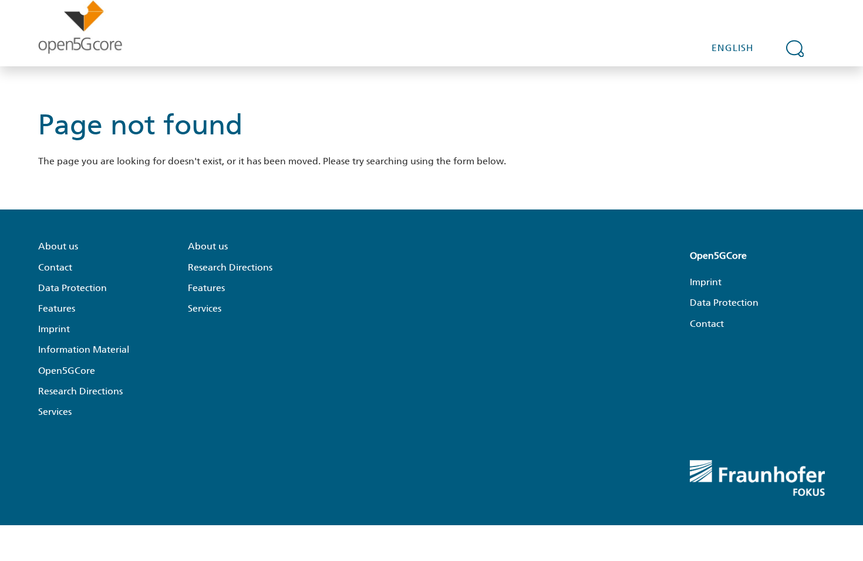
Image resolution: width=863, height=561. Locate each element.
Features (56, 308)
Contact (55, 267)
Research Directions (80, 391)
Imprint (54, 328)
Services (55, 411)
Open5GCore (66, 370)
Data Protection (72, 287)
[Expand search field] (795, 48)
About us (58, 246)
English (733, 47)
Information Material (83, 349)
